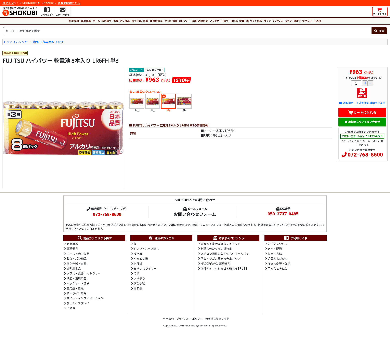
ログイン (8, 3)
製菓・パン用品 (122, 21)
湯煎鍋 (138, 288)
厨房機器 (74, 21)
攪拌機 (138, 254)
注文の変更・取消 (279, 263)
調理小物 (139, 283)
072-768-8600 (365, 155)
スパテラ (139, 278)
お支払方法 (275, 254)
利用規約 (168, 319)
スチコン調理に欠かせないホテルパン (225, 254)
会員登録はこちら (68, 3)
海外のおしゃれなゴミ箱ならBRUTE (224, 268)
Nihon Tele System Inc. (196, 325)
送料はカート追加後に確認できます (364, 103)
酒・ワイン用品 (254, 21)
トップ (7, 42)
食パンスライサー (145, 268)
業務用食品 (156, 21)
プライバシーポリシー (189, 319)
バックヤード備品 (219, 21)
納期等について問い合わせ (364, 122)
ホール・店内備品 (102, 21)
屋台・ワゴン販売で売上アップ (220, 258)
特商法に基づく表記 (217, 319)
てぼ (136, 273)
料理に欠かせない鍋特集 (216, 248)
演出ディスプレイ (303, 21)
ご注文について (278, 244)
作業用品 (48, 42)
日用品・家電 (237, 21)
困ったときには (278, 268)
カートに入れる (364, 112)
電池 (60, 42)
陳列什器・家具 (140, 21)
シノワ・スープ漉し (146, 248)
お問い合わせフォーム (195, 214)
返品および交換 (278, 258)
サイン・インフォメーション (278, 21)
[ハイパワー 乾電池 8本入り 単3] (63, 128)
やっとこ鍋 (141, 258)
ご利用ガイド (298, 238)
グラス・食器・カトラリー (177, 21)
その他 (317, 21)
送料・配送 (275, 248)
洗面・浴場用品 (200, 21)
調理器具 (86, 21)
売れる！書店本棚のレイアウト (220, 244)
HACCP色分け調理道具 (215, 263)
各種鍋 (138, 263)
